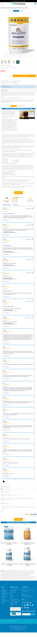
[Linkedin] (28, 608)
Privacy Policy (27, 621)
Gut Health (3, 599)
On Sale (2, 603)
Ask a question (13, 67)
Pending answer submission (9, 499)
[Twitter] (25, 605)
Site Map (33, 620)
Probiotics (3, 597)
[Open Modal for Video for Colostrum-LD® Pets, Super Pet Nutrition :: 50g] (18, 62)
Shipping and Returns (14, 599)
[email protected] (20, 187)
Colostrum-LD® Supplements (4, 591)
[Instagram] (30, 605)
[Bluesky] (28, 605)
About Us (11, 596)
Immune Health (4, 594)
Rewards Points (13, 590)
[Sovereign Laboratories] (18, 3)
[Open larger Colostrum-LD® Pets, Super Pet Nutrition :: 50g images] (18, 35)
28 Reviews (9, 65)
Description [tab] (13, 105)
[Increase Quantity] (10, 76)
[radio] (18, 197)
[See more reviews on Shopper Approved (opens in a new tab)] (9, 220)
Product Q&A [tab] (21, 105)
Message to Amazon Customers (13, 604)
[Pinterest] (23, 608)
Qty (1, 73)
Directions (4, 90)
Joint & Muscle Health (5, 593)
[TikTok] (25, 608)
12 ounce (21, 10)
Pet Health (3, 602)
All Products (3, 589)
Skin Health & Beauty (5, 600)
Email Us (25, 599)
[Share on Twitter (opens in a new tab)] (8, 220)
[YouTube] (33, 605)
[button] (2, 62)
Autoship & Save (13, 592)
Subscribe (33, 614)
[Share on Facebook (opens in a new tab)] (6, 220)
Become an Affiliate (13, 602)
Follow (2, 500)
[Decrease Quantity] (3, 76)
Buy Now (18, 192)
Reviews (11, 593)
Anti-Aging (3, 596)
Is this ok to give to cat (5, 503)
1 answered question (5, 67)
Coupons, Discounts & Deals (15, 589)
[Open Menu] (2, 4)
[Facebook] (23, 605)
